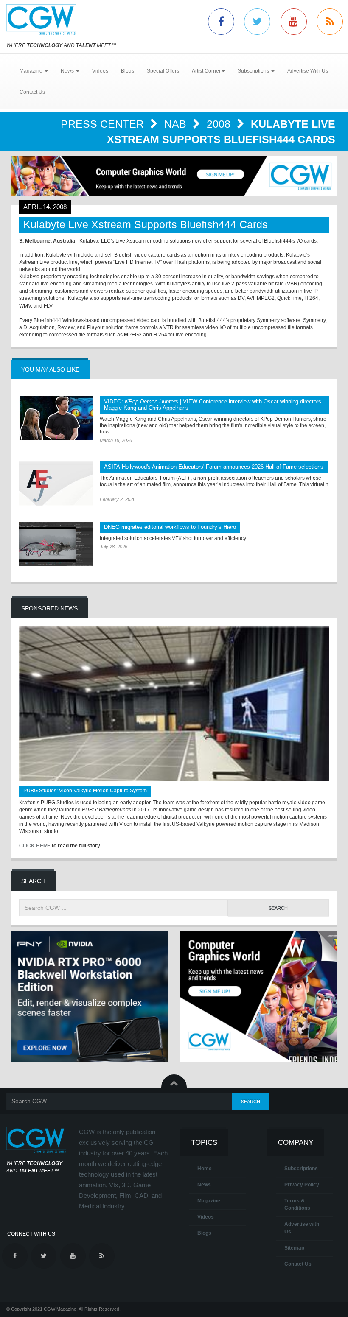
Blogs (127, 71)
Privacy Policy (301, 1185)
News (204, 1185)
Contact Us (32, 92)
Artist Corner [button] (206, 71)
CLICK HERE (35, 846)
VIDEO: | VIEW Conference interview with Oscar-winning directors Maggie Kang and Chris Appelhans (212, 404)
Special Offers (163, 71)
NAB (176, 124)
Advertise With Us (307, 71)
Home (204, 1169)
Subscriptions (301, 1169)
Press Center (104, 124)
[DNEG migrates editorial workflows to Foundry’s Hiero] (56, 544)
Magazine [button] (32, 71)
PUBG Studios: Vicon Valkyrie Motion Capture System (85, 791)
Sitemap (294, 1248)
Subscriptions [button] (254, 71)
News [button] (68, 71)
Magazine (208, 1201)
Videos (100, 71)
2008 (220, 124)
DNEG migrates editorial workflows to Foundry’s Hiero (170, 527)
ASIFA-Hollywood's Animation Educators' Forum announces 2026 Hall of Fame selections (213, 467)
